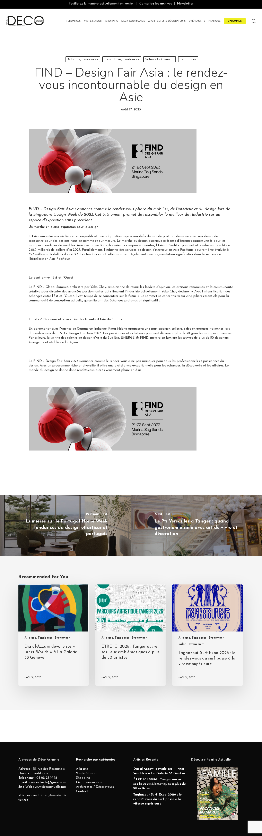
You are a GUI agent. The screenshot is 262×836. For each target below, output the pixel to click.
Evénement (62, 637)
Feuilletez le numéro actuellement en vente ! (101, 3)
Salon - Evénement (159, 59)
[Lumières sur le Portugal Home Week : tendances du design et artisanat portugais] (65, 525)
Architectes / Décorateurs (95, 787)
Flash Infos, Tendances (121, 59)
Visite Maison (86, 773)
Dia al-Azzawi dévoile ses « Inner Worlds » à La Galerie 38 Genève (159, 771)
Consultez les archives (155, 3)
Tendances (188, 59)
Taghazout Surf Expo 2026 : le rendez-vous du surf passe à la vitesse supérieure (157, 799)
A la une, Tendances (83, 59)
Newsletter (185, 3)
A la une (82, 769)
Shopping (83, 778)
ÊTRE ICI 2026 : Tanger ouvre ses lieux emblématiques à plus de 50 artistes (159, 784)
